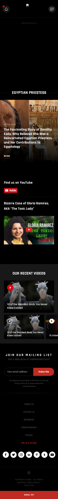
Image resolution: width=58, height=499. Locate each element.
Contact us (29, 412)
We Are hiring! (29, 443)
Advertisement (29, 427)
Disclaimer (29, 419)
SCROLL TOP (29, 495)
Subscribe (44, 371)
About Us (29, 404)
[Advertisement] (29, 54)
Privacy (29, 435)
